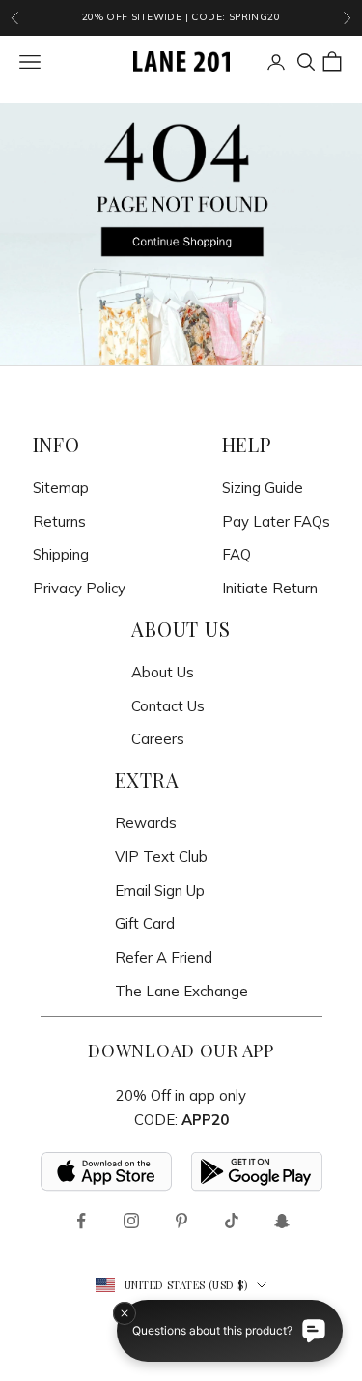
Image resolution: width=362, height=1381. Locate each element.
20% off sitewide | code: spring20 (181, 17)
